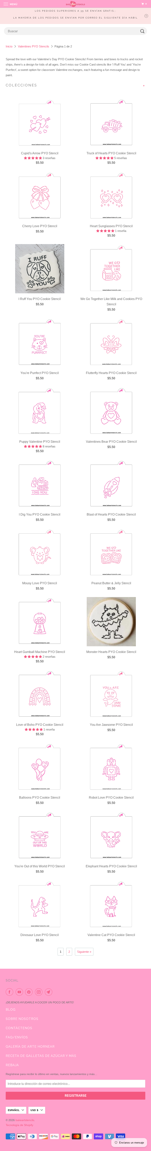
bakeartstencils (25, 1120)
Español (14, 1110)
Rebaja (12, 1065)
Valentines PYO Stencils (33, 46)
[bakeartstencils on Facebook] (10, 992)
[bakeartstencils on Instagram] (39, 992)
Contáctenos (19, 1028)
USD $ (34, 1110)
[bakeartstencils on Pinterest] (29, 992)
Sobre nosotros (22, 1019)
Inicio (9, 46)
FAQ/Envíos (17, 1037)
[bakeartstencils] (75, 4)
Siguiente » (84, 951)
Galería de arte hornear (30, 1046)
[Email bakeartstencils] (49, 992)
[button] (33, 158)
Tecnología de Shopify (19, 1125)
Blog (11, 1009)
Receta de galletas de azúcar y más (41, 1056)
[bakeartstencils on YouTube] (20, 992)
